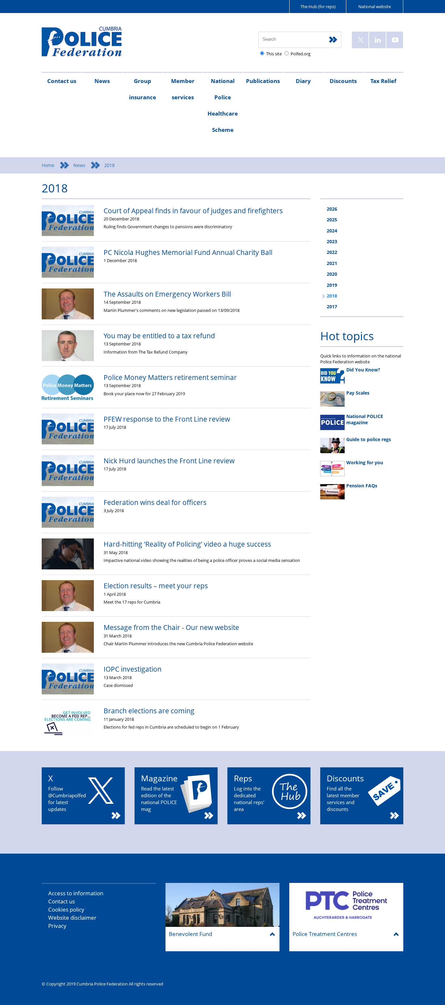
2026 (332, 209)
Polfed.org (300, 54)
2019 (332, 285)
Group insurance (142, 89)
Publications (263, 81)
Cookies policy (66, 909)
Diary (303, 81)
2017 (332, 306)
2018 (332, 296)
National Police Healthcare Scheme (223, 105)
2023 (332, 241)
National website (374, 6)
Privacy (57, 925)
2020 (332, 274)
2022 (332, 252)
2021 (332, 263)
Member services (182, 89)
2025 (332, 219)
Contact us (61, 81)
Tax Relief (383, 81)
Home (48, 165)
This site (274, 54)
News (102, 81)
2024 (332, 231)
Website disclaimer (72, 917)
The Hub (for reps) (318, 6)
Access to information (75, 893)
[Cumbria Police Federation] (91, 44)
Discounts (343, 81)
